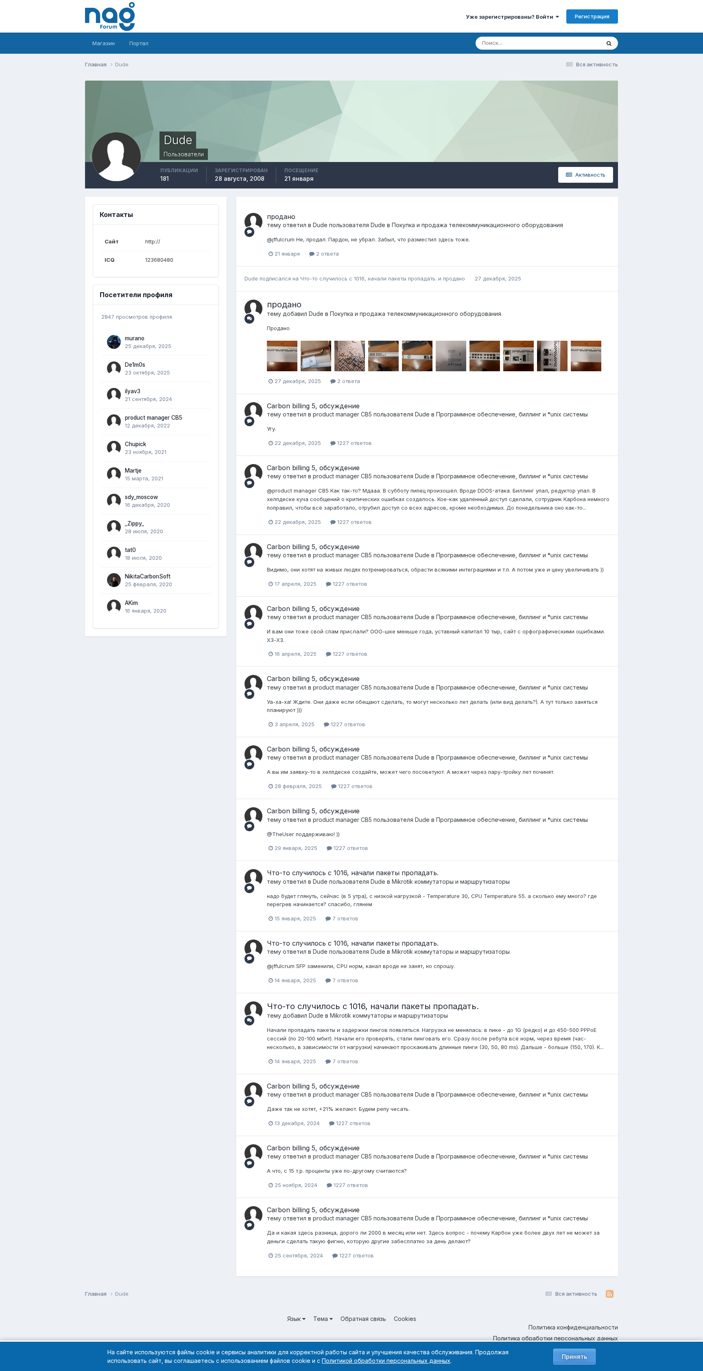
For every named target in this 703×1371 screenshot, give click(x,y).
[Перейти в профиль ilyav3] (114, 395)
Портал (138, 43)
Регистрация (592, 16)
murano (134, 338)
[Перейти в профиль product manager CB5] (114, 421)
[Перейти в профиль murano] (114, 342)
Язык (294, 1318)
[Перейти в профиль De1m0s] (114, 368)
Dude (320, 224)
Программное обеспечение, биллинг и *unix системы (512, 414)
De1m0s (135, 364)
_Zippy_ (134, 523)
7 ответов (344, 918)
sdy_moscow (141, 497)
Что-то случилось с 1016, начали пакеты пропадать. (369, 278)
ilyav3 (132, 391)
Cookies (405, 1318)
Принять (574, 1356)
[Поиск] (609, 43)
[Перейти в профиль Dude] (253, 222)
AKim (131, 603)
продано (281, 216)
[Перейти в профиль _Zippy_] (114, 527)
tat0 (130, 550)
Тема (321, 1318)
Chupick (135, 444)
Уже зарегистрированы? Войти (511, 16)
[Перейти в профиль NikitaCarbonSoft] (114, 580)
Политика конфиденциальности (573, 1327)
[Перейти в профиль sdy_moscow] (114, 501)
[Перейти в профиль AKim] (114, 606)
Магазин (103, 43)
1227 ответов (354, 443)
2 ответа (326, 253)
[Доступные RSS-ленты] (609, 1294)
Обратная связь (363, 1318)
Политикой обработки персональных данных (386, 1360)
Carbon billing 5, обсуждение (313, 406)
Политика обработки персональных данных (555, 1338)
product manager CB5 (153, 417)
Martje (133, 470)
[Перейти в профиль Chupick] (114, 448)
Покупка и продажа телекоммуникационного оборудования (477, 224)
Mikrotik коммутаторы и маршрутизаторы (451, 881)
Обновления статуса (564, 43)
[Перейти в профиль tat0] (114, 554)
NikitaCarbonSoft (147, 576)
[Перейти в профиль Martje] (114, 474)
